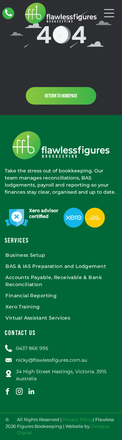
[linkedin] (31, 392)
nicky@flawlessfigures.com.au (51, 360)
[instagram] (19, 392)
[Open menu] (109, 13)
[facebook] (7, 392)
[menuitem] (60, 255)
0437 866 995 (32, 348)
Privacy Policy (78, 419)
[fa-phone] (8, 16)
